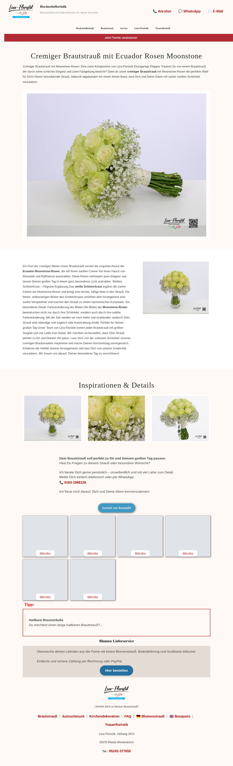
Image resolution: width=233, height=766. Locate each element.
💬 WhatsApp (189, 11)
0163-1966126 (75, 482)
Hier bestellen (116, 670)
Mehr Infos (45, 553)
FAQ (127, 716)
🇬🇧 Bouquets (179, 716)
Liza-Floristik (141, 28)
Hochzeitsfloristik (85, 28)
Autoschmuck (73, 716)
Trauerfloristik (162, 28)
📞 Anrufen (162, 11)
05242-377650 (120, 751)
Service (124, 28)
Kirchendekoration (104, 716)
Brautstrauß (107, 28)
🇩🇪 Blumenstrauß (150, 716)
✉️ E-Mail (215, 11)
